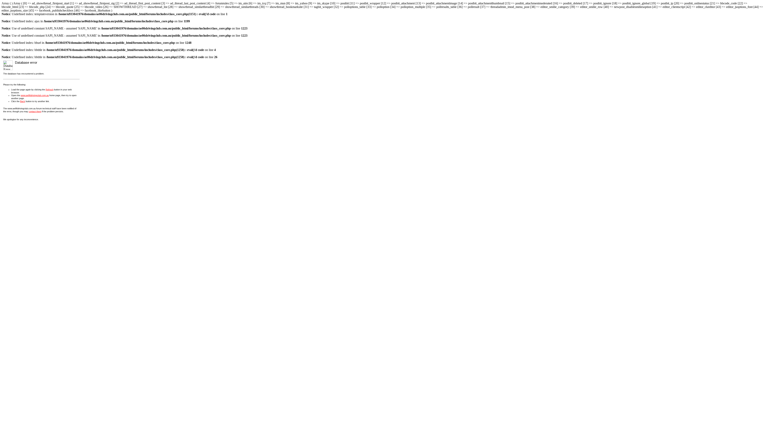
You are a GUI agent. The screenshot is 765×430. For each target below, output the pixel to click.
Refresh (49, 89)
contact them (35, 111)
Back (22, 101)
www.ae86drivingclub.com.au (35, 95)
